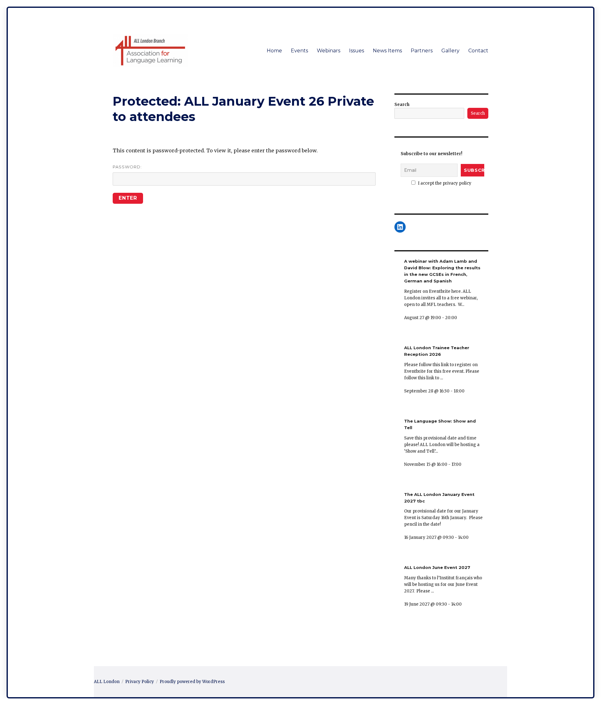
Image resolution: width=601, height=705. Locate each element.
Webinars (328, 51)
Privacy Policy (139, 681)
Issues (356, 51)
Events (299, 51)
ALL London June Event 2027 (437, 567)
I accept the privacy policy (444, 183)
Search (401, 104)
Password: (127, 166)
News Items (387, 51)
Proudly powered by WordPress (192, 681)
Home (274, 51)
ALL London (107, 681)
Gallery (450, 51)
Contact (478, 51)
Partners (422, 51)
